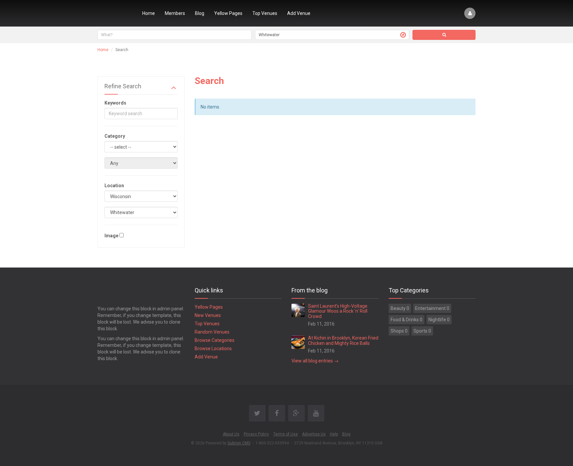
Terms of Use (285, 434)
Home (148, 13)
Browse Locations (213, 348)
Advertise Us (314, 434)
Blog (199, 13)
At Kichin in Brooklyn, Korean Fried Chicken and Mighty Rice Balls (343, 340)
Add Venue (298, 13)
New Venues (208, 315)
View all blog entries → (315, 360)
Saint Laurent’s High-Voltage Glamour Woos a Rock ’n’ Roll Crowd (337, 311)
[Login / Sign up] (469, 13)
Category (114, 136)
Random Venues (212, 332)
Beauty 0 (400, 308)
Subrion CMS (238, 443)
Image (111, 235)
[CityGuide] (115, 13)
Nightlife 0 (439, 319)
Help (334, 434)
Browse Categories (214, 340)
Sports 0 (422, 331)
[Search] (444, 35)
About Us (231, 434)
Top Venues (264, 13)
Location (114, 185)
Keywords (115, 103)
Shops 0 (399, 331)
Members (175, 13)
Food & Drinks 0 (406, 319)
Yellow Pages (228, 13)
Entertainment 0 (432, 308)
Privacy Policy (256, 434)
